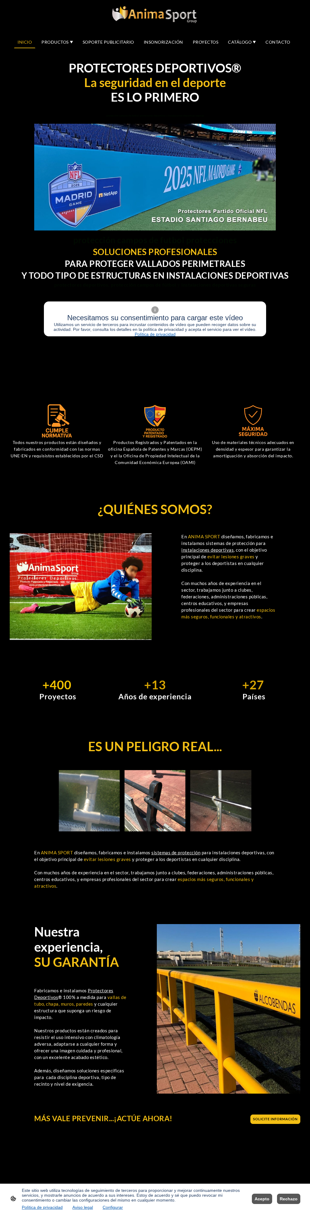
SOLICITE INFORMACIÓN (275, 1119)
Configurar (113, 1207)
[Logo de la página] (155, 15)
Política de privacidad (155, 334)
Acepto (262, 1198)
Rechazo (289, 1198)
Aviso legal (82, 1207)
